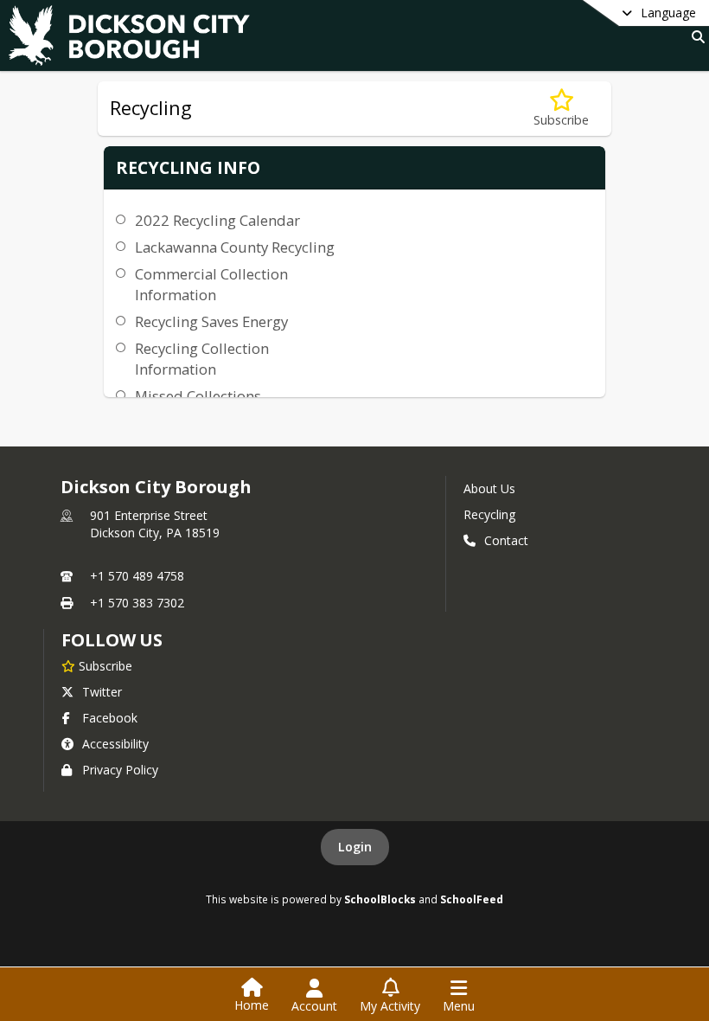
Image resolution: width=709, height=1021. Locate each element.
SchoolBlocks (380, 899)
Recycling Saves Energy (211, 321)
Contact (506, 540)
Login (355, 846)
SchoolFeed (471, 899)
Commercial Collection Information (211, 284)
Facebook (109, 718)
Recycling (489, 514)
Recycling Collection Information (202, 358)
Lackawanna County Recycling (235, 247)
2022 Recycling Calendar (217, 220)
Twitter (102, 692)
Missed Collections (198, 396)
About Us (489, 488)
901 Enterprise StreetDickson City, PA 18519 (155, 524)
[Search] (695, 37)
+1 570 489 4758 (137, 576)
